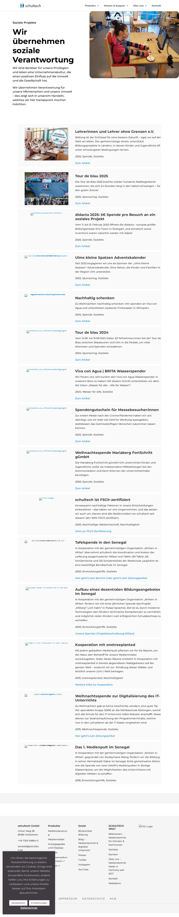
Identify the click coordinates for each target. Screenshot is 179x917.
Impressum (68, 898)
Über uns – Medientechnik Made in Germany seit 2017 (117, 866)
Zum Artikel (82, 163)
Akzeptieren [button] (18, 902)
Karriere (113, 854)
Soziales (113, 849)
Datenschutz (93, 898)
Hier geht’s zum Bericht (90, 578)
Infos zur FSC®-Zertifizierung (93, 531)
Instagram (84, 864)
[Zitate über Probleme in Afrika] (46, 587)
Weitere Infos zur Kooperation (94, 684)
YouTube (83, 869)
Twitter (82, 859)
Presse (82, 855)
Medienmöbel (56, 839)
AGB (113, 898)
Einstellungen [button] (39, 902)
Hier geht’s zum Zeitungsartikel (127, 578)
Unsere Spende (85, 633)
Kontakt (156, 5)
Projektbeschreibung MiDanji (115, 633)
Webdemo (115, 883)
